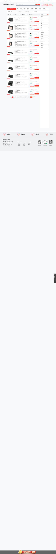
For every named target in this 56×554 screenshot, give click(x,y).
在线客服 (44, 8)
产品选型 (21, 8)
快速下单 (28, 8)
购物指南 (19, 145)
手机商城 (24, 143)
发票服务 (24, 145)
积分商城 (36, 8)
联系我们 (29, 143)
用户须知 (29, 144)
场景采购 (40, 8)
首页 (17, 8)
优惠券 (24, 8)
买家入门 (19, 143)
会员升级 (19, 144)
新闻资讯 (32, 8)
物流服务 (24, 144)
